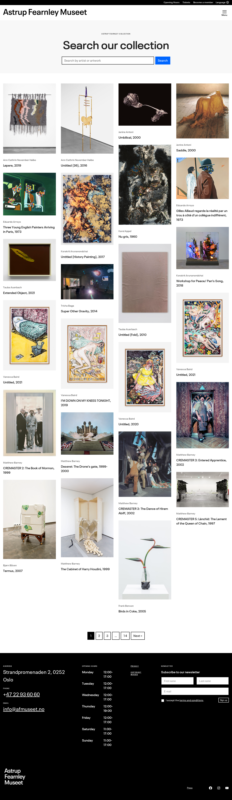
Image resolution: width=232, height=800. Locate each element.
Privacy (135, 666)
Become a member (203, 2)
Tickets (186, 2)
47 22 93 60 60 (23, 694)
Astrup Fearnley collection (116, 34)
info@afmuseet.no (24, 709)
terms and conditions (191, 700)
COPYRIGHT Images (136, 673)
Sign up (223, 700)
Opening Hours (171, 2)
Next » (137, 636)
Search (163, 60)
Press (190, 787)
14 (125, 636)
